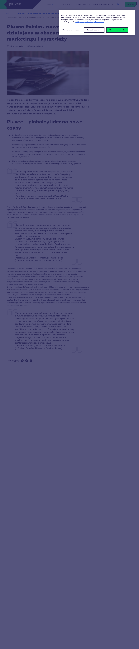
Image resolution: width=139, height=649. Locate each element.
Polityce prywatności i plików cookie (89, 22)
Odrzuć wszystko (94, 30)
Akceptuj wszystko (117, 30)
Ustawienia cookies (70, 30)
